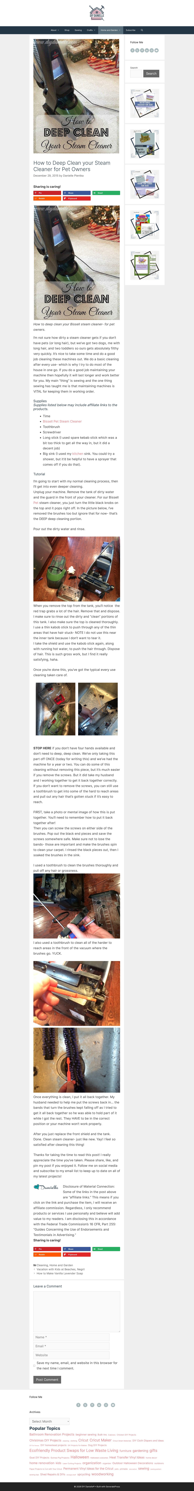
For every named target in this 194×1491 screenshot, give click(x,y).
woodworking (102, 1474)
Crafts (90, 30)
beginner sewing (86, 1434)
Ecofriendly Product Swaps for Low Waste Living (73, 1450)
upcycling (83, 1474)
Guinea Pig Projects (60, 1457)
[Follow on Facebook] (132, 50)
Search (134, 67)
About (53, 30)
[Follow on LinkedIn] (147, 50)
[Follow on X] (137, 50)
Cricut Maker (101, 1440)
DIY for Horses (34, 1445)
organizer (107, 1463)
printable (124, 1469)
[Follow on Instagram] (152, 50)
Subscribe (130, 30)
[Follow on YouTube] (156, 50)
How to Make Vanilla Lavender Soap (60, 1273)
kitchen (77, 454)
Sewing (78, 30)
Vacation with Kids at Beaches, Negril (61, 1269)
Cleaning (42, 1265)
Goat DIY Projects (39, 1457)
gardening (140, 1451)
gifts (153, 1450)
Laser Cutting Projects (72, 1463)
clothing (73, 1441)
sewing (143, 1468)
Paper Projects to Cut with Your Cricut (45, 1469)
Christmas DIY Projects (45, 1440)
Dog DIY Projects (97, 1445)
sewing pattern (155, 1469)
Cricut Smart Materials (122, 1441)
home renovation (41, 1463)
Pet (35, 503)
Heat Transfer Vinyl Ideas (127, 1457)
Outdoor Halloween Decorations (132, 1463)
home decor (151, 1458)
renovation (133, 1469)
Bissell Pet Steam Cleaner (62, 421)
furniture (125, 1450)
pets (117, 1469)
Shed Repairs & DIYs (52, 1474)
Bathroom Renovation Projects (51, 1434)
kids (58, 1463)
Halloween (80, 1457)
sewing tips (34, 1475)
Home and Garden (109, 30)
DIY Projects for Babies (77, 1445)
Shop (67, 30)
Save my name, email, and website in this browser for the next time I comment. (77, 1365)
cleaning (66, 1441)
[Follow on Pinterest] (142, 50)
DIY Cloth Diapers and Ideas (148, 1440)
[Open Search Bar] (142, 30)
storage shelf (71, 1475)
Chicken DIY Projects (126, 1435)
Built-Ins (102, 1434)
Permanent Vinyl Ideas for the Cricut (88, 1468)
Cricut (83, 1440)
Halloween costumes (99, 1458)
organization (91, 1463)
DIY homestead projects (54, 1445)
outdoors (159, 1463)
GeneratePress (113, 1486)
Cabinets (111, 1435)
